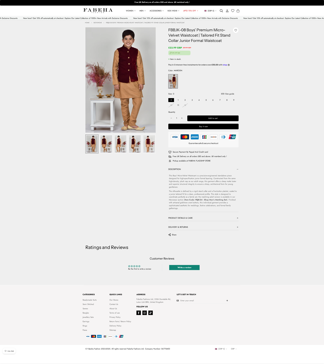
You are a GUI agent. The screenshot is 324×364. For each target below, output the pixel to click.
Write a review (184, 267)
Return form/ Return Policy (120, 321)
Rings (85, 325)
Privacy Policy (114, 317)
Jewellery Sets (88, 317)
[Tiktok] (150, 313)
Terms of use (114, 312)
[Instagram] (144, 313)
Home (87, 23)
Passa (85, 330)
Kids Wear (172, 10)
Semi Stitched (88, 304)
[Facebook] (138, 313)
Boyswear (98, 23)
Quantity (171, 112)
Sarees (85, 308)
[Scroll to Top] (319, 350)
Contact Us (113, 304)
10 (171, 105)
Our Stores (113, 300)
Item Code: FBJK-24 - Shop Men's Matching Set (206, 199)
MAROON (173, 81)
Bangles (86, 312)
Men (141, 10)
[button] (238, 10)
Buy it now (203, 126)
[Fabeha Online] (98, 11)
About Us (113, 308)
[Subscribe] (225, 300)
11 (178, 105)
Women (129, 10)
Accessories (155, 10)
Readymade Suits (90, 300)
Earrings (86, 321)
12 (185, 105)
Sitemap (112, 330)
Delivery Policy (115, 325)
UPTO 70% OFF (189, 10)
